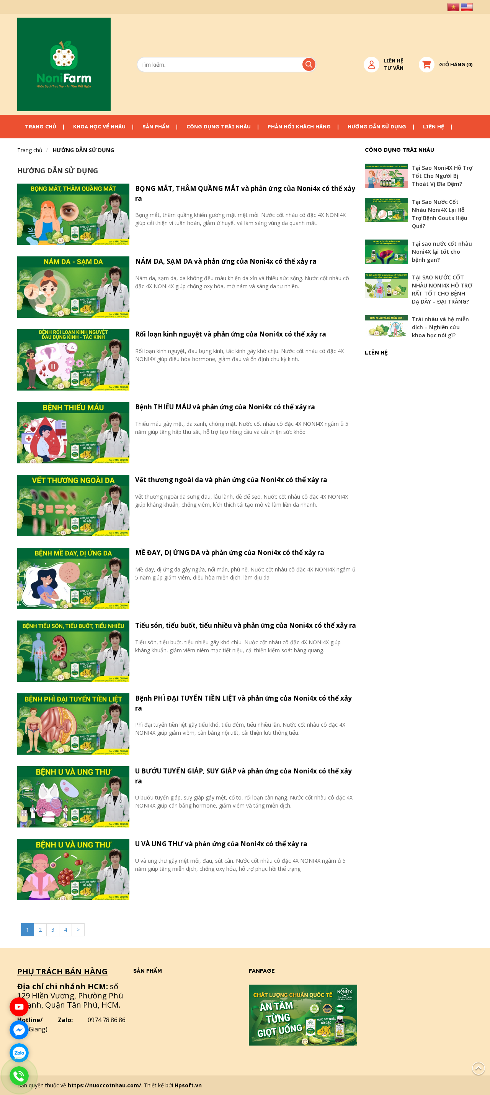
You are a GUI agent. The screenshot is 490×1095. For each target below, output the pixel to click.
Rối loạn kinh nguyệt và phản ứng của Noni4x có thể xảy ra (230, 334)
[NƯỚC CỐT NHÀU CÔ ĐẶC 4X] (64, 64)
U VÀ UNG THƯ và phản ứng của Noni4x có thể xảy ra (221, 843)
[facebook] (303, 1014)
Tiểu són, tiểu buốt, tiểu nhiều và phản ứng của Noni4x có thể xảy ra (245, 625)
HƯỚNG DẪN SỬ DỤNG (377, 126)
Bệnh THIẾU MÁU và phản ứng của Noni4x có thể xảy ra (225, 406)
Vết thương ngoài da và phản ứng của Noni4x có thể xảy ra (231, 479)
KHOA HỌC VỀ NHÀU (99, 126)
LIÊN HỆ (433, 126)
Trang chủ (40, 126)
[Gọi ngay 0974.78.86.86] (19, 1075)
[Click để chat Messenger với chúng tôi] (19, 1029)
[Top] (478, 1067)
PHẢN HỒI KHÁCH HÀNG (299, 126)
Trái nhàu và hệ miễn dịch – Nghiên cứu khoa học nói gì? (440, 327)
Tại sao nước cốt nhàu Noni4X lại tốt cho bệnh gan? (442, 251)
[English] (467, 6)
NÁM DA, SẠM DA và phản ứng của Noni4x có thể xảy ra (226, 261)
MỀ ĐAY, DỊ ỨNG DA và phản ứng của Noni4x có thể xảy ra (229, 552)
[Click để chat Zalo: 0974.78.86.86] (19, 1052)
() (456, 64)
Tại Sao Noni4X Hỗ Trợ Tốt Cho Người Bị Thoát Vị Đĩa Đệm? (442, 175)
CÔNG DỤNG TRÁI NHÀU (218, 126)
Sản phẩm (156, 126)
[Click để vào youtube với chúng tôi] (19, 1006)
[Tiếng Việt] (453, 6)
